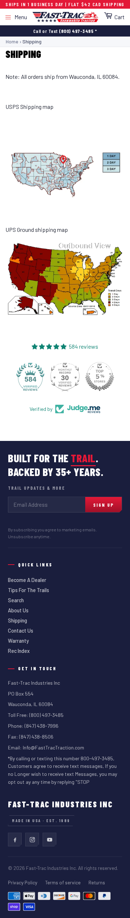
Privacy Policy (22, 882)
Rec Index (19, 651)
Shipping (17, 620)
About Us (18, 610)
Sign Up (103, 505)
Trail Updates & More (36, 487)
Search (16, 600)
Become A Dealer (27, 580)
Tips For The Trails (28, 590)
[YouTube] (49, 839)
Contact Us (20, 631)
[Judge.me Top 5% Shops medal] (99, 376)
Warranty (18, 641)
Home (12, 41)
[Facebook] (15, 839)
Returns (96, 882)
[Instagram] (32, 839)
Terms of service (63, 882)
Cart (119, 16)
